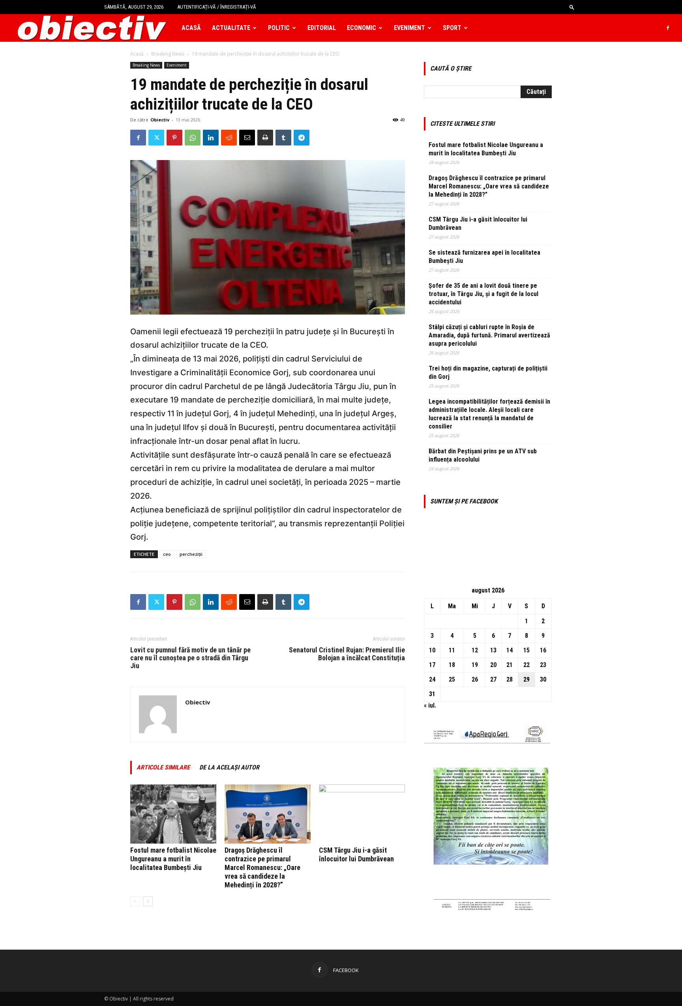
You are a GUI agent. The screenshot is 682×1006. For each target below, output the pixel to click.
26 (475, 679)
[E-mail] (247, 137)
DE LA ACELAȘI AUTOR (229, 767)
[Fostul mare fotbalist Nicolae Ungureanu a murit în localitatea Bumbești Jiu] (173, 814)
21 (509, 665)
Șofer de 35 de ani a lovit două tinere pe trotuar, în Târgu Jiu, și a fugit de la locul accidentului (483, 294)
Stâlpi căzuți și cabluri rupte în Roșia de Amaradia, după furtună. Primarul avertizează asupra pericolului (489, 335)
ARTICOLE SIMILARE (163, 767)
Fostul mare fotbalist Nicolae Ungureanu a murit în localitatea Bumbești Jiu (173, 859)
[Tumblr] (283, 137)
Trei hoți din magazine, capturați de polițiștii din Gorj (488, 372)
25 (452, 679)
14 (509, 650)
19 (475, 665)
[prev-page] (135, 901)
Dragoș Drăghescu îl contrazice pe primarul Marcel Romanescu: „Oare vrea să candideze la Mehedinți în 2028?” (262, 867)
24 (432, 679)
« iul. (430, 705)
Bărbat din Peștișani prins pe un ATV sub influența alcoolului (483, 455)
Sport (452, 28)
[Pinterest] (174, 137)
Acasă (191, 28)
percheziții (191, 554)
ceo (167, 554)
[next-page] (148, 901)
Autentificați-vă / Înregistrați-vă (216, 7)
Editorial (321, 28)
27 (493, 679)
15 (526, 650)
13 (493, 650)
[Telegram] (301, 137)
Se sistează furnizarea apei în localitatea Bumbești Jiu (484, 257)
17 (432, 665)
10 (432, 650)
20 (493, 665)
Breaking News (167, 53)
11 (452, 650)
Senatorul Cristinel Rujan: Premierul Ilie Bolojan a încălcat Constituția (347, 654)
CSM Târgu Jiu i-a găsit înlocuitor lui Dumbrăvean (356, 854)
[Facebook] (668, 28)
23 (543, 665)
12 (475, 650)
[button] (572, 7)
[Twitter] (156, 137)
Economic (361, 28)
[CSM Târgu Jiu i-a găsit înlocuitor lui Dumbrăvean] (362, 814)
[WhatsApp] (192, 137)
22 (526, 665)
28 (509, 679)
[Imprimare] (265, 137)
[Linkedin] (211, 137)
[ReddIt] (229, 137)
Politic (279, 28)
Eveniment (409, 28)
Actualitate (231, 28)
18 (452, 665)
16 (543, 650)
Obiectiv (159, 120)
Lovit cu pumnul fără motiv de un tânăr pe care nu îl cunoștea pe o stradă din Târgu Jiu (190, 658)
